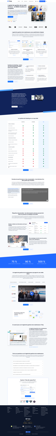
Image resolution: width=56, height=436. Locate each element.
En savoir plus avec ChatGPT (44, 408)
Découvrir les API (16, 316)
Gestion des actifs (26, 410)
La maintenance (43, 415)
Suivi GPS (25, 415)
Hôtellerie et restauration (35, 413)
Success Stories (17, 410)
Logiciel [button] (19, 1)
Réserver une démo (42, 1)
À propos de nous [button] (31, 1)
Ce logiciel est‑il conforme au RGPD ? (17, 372)
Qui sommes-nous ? (9, 408)
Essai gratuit (31, 59)
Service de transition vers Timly (19, 411)
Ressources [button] (25, 1)
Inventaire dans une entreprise (44, 412)
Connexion (37, 1)
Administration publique (35, 410)
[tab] (13, 190)
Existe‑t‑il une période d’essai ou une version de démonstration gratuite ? (22, 374)
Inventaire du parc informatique (44, 413)
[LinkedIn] (26, 432)
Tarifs (22, 1)
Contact (8, 409)
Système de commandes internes (28, 416)
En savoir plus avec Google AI (44, 410)
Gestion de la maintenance (27, 412)
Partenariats (8, 411)
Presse (8, 410)
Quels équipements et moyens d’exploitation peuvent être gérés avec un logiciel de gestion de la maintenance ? (26, 365)
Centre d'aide (17, 409)
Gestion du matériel (43, 411)
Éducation (34, 411)
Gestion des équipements (27, 411)
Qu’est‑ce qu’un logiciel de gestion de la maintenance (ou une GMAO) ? (21, 361)
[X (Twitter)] (29, 432)
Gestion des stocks (26, 413)
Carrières (8, 412)
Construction (34, 409)
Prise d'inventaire (26, 414)
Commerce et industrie (35, 408)
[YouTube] (28, 432)
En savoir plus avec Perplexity (44, 409)
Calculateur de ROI (18, 412)
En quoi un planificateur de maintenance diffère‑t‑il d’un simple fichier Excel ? (22, 363)
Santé (33, 412)
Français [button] (47, 1)
